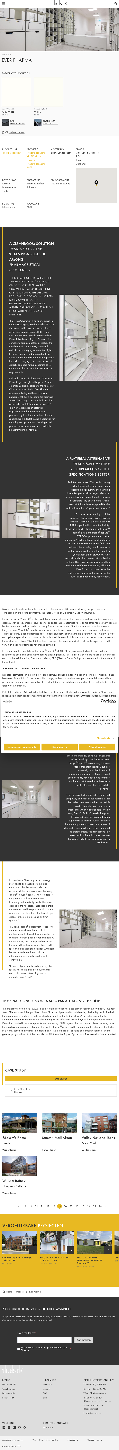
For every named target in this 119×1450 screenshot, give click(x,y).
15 (36, 1206)
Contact (46, 1389)
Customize (57, 747)
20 (65, 1206)
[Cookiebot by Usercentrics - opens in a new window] (103, 701)
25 (94, 1206)
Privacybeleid (72, 1440)
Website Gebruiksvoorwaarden (45, 1440)
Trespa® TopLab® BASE (36, 165)
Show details (103, 738)
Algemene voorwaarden (12, 1440)
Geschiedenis (8, 1389)
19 (59, 1206)
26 (100, 1206)
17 (48, 1206)
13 (24, 1206)
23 (82, 1206)
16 (42, 1206)
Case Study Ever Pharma (22, 1091)
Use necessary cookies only (22, 747)
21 (71, 1206)
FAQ (45, 1393)
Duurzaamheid (9, 1384)
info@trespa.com (94, 1413)
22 (76, 1206)
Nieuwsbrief (8, 1397)
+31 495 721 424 (94, 1397)
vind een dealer (17, 132)
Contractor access (94, 1440)
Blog (45, 1397)
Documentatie (8, 1393)
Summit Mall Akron (57, 1137)
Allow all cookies (97, 747)
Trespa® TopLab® (11, 152)
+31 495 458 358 (94, 1405)
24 (88, 1206)
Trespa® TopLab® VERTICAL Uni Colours (36, 156)
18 (53, 1206)
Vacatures (47, 1384)
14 (30, 1206)
